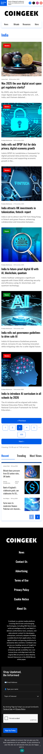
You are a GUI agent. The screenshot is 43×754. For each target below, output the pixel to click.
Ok (22, 750)
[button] (31, 517)
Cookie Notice (21, 599)
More (37, 24)
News (6, 24)
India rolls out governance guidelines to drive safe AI (20, 334)
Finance (7, 231)
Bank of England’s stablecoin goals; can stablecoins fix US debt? (16, 3)
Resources (27, 24)
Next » (21, 441)
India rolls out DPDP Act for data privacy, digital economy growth (18, 146)
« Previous (21, 421)
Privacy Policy (21, 590)
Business (7, 45)
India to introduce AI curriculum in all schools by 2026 (21, 395)
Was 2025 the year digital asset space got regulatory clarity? (21, 85)
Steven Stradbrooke (6, 482)
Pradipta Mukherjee (6, 140)
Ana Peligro (6, 498)
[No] (40, 745)
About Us (21, 608)
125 (21, 434)
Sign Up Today (10, 730)
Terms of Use (21, 580)
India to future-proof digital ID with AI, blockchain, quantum (19, 271)
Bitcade (16, 24)
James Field (4, 79)
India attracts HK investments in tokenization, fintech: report (18, 210)
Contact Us (21, 562)
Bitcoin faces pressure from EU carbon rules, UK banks (11, 473)
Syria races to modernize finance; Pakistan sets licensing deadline (11, 506)
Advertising (21, 571)
